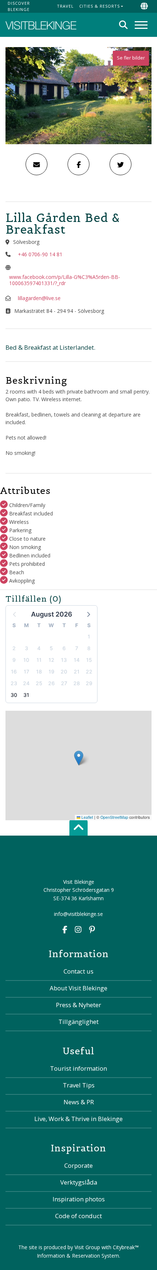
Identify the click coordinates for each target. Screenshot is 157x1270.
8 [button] (89, 648)
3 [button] (26, 648)
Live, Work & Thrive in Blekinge (78, 1118)
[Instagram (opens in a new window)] (78, 930)
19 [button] (51, 671)
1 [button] (89, 636)
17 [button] (26, 671)
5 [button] (51, 648)
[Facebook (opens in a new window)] (64, 930)
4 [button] (39, 648)
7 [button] (76, 648)
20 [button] (64, 671)
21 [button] (77, 671)
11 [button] (39, 660)
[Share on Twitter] (120, 164)
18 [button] (39, 671)
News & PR (79, 1102)
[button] (88, 614)
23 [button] (14, 683)
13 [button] (64, 660)
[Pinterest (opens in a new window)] (92, 930)
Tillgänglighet (78, 1021)
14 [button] (77, 660)
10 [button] (26, 660)
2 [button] (14, 648)
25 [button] (39, 683)
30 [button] (14, 695)
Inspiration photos (79, 1199)
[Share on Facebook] (78, 164)
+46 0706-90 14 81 (40, 254)
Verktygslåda (78, 1182)
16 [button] (14, 671)
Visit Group (87, 1247)
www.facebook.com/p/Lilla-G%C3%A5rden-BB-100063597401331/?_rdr (64, 280)
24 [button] (26, 683)
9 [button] (14, 660)
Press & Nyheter (78, 1005)
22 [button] (89, 671)
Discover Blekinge (19, 6)
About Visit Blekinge (78, 988)
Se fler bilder (131, 58)
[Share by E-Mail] (36, 164)
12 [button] (51, 660)
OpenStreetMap (114, 817)
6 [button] (64, 648)
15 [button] (89, 660)
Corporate (78, 1165)
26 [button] (51, 683)
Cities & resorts (99, 6)
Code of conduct (78, 1216)
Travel (65, 6)
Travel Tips (79, 1085)
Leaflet (86, 817)
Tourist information (78, 1068)
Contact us (78, 971)
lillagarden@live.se (39, 298)
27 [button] (64, 683)
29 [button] (89, 683)
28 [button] (76, 683)
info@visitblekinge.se (78, 913)
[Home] (40, 24)
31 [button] (26, 695)
